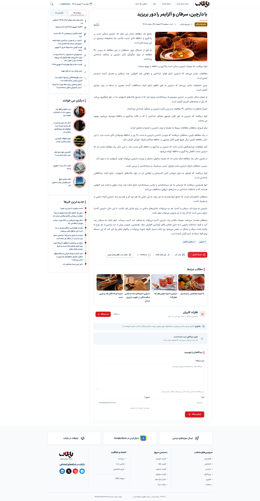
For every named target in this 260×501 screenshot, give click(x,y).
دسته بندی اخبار (183, 3)
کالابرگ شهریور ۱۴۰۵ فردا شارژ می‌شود (68, 27)
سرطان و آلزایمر (188, 242)
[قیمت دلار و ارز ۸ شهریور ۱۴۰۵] (79, 168)
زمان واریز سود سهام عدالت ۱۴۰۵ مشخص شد (68, 22)
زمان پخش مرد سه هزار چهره (71, 71)
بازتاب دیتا (162, 484)
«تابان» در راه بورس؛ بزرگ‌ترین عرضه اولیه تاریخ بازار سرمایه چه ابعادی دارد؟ (67, 42)
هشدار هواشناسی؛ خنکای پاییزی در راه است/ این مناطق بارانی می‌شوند (69, 230)
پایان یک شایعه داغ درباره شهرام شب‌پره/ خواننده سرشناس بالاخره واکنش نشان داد (68, 214)
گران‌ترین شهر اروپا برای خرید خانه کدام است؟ (62, 154)
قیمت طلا (162, 463)
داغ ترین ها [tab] (59, 13)
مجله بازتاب (166, 3)
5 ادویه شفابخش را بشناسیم (192, 293)
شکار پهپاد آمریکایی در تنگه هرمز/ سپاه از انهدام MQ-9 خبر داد (68, 222)
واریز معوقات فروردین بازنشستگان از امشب (63, 140)
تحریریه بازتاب (185, 24)
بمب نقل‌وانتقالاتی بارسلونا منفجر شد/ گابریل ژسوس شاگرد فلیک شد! (68, 79)
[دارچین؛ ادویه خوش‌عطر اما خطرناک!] (164, 282)
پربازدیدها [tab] (77, 13)
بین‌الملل (207, 474)
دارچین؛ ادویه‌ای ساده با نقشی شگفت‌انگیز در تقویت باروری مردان (137, 297)
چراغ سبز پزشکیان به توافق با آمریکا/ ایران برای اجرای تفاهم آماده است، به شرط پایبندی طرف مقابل (68, 246)
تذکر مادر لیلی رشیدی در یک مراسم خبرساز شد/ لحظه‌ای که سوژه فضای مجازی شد (62, 127)
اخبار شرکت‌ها (160, 479)
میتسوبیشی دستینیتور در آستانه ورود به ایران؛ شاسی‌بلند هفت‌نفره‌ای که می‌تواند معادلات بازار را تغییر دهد (67, 57)
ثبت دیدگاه (105, 314)
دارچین (201, 242)
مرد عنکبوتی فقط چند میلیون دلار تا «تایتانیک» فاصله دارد (62, 112)
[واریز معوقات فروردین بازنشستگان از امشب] (79, 141)
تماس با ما (120, 463)
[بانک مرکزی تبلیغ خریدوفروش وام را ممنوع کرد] (79, 182)
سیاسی (208, 469)
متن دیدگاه (199, 361)
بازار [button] (154, 3)
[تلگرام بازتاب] (82, 471)
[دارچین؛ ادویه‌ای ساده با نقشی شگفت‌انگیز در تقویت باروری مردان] (137, 282)
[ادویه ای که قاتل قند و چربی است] (110, 282)
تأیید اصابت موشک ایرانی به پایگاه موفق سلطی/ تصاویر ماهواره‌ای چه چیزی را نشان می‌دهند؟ (68, 256)
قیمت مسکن (161, 469)
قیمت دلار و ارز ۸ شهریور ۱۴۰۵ (62, 167)
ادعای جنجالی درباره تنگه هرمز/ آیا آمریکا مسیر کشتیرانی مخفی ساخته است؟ (67, 86)
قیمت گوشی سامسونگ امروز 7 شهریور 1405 (68, 49)
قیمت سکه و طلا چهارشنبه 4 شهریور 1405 (67, 64)
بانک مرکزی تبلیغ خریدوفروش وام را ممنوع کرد (61, 182)
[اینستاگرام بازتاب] (75, 471)
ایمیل (147, 397)
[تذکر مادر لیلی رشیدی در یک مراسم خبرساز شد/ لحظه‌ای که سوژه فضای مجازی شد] (79, 126)
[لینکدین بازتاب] (62, 471)
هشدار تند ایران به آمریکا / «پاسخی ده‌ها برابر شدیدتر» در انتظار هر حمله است (68, 237)
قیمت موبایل (161, 474)
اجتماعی (208, 463)
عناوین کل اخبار (141, 3)
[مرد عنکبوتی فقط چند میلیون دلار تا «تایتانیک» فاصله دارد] (79, 112)
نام (202, 397)
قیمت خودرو (161, 458)
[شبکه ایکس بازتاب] (69, 471)
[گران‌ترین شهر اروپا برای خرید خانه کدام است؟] (79, 155)
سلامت (208, 484)
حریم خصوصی (118, 469)
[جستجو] (52, 4)
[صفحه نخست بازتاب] (66, 454)
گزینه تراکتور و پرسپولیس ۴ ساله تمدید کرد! (67, 35)
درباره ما (121, 458)
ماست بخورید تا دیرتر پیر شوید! (71, 208)
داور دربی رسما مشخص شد (73, 264)
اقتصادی (207, 458)
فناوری (208, 479)
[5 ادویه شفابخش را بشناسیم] (191, 282)
